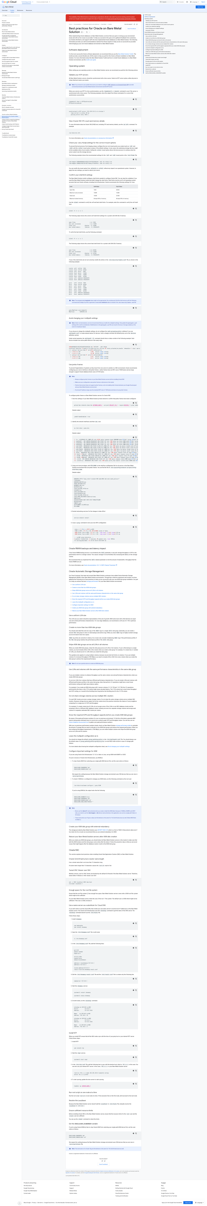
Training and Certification (121, 1196)
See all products (28, 1185)
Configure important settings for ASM (82, 605)
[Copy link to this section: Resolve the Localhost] (87, 1101)
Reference (20, 10)
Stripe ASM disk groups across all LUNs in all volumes (87, 590)
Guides (12, 10)
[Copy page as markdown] (86, 32)
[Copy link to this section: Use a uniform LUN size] (87, 616)
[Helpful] (134, 24)
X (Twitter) (164, 1190)
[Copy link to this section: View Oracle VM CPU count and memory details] (106, 121)
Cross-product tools (42, 2)
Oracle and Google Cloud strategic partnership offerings (121, 18)
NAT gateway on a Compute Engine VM (118, 84)
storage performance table (123, 725)
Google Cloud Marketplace (30, 1190)
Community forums (75, 1185)
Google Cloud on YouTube (167, 1193)
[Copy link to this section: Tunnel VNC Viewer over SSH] (92, 870)
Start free (200, 7)
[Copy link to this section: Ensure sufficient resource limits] (94, 1111)
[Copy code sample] (136, 99)
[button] (10, 76)
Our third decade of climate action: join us (66, 1202)
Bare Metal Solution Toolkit (125, 54)
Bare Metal (9, 7)
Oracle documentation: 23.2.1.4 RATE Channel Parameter (99, 565)
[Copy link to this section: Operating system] (86, 66)
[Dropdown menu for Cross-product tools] (50, 2)
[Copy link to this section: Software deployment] (89, 50)
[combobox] (167, 1)
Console (181, 2)
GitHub (117, 1185)
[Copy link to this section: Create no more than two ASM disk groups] (102, 627)
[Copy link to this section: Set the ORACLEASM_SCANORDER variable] (99, 1124)
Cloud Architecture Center (122, 1193)
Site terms (40, 1202)
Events (163, 1188)
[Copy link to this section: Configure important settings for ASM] (98, 751)
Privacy (34, 1202)
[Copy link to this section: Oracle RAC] (80, 850)
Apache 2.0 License (70, 1172)
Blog (162, 1185)
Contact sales (27, 1193)
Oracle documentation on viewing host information (98, 138)
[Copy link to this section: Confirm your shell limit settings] (94, 175)
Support (72, 1188)
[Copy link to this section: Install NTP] (78, 1033)
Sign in (203, 2)
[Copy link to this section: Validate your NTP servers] (89, 75)
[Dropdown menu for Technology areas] (33, 2)
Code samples (119, 1190)
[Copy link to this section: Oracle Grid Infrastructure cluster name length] (105, 859)
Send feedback (132, 28)
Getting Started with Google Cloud (124, 1188)
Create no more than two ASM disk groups (84, 587)
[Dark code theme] (133, 99)
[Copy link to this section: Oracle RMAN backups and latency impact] (107, 549)
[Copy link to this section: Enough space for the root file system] (99, 890)
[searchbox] (11, 15)
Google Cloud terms (49, 1202)
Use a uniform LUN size (79, 584)
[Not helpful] (137, 24)
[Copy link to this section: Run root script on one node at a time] (98, 1093)
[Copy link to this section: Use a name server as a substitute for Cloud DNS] (107, 905)
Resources (29, 10)
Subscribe (188, 1202)
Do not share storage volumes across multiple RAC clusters (89, 596)
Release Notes (73, 1190)
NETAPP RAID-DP (103, 830)
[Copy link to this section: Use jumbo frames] (84, 365)
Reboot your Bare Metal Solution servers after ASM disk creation (90, 611)
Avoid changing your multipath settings (119, 746)
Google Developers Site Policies (91, 1172)
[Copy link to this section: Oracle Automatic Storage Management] (105, 572)
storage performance (92, 581)
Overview (4, 10)
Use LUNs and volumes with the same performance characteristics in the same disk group (97, 593)
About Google (27, 1202)
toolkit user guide (91, 60)
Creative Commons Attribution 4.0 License (109, 1171)
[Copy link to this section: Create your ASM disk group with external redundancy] (110, 827)
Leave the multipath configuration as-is (83, 602)
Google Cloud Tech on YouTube (169, 1196)
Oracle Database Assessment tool (78, 722)
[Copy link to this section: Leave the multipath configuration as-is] (99, 736)
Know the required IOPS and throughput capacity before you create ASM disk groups (96, 599)
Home (70, 24)
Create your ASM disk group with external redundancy (87, 608)
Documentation (77, 24)
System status (73, 1193)
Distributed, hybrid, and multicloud (91, 24)
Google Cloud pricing (29, 1188)
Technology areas (26, 2)
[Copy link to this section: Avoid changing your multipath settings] (99, 318)
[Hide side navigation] (19, 1203)
